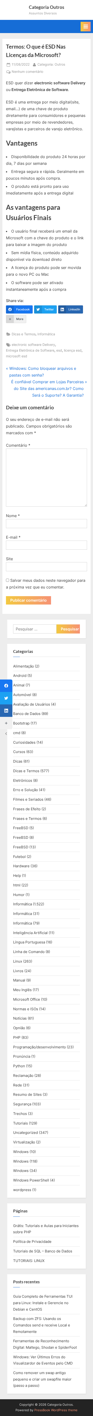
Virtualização (24, 1142)
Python (19, 1066)
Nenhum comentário (27, 72)
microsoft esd (16, 356)
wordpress (22, 1190)
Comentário (18, 445)
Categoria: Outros (51, 64)
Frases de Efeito (27, 809)
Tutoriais (20, 1123)
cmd (16, 733)
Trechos (20, 1113)
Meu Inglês (22, 990)
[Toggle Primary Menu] (86, 26)
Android (19, 675)
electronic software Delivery (33, 345)
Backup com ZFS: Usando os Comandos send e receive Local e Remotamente (41, 1325)
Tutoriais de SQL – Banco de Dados (42, 1251)
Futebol (19, 856)
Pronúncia (21, 1056)
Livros (18, 971)
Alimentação (23, 666)
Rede (17, 1085)
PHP (17, 1037)
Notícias (20, 1018)
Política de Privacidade (32, 1241)
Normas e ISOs (25, 1009)
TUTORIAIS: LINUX (29, 1260)
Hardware (21, 866)
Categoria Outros (46, 7)
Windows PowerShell (31, 1180)
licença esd (73, 350)
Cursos (19, 751)
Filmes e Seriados (28, 799)
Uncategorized (25, 1132)
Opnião (19, 1028)
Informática (46, 334)
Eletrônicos (22, 780)
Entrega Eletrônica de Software (30, 350)
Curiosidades (24, 742)
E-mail (13, 537)
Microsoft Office (26, 999)
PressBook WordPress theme (56, 1410)
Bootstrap (21, 723)
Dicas (17, 761)
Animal (19, 685)
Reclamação (23, 1075)
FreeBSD (20, 828)
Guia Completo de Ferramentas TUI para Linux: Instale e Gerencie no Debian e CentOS (42, 1302)
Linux (17, 961)
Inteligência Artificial (30, 933)
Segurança (22, 1104)
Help (17, 875)
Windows (21, 1151)
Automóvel (22, 694)
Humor (19, 894)
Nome (13, 515)
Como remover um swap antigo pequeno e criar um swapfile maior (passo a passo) (42, 1379)
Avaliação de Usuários (31, 704)
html (17, 885)
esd (59, 350)
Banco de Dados (27, 713)
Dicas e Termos (24, 334)
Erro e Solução (25, 790)
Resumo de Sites (27, 1094)
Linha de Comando (29, 951)
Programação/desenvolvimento (39, 1047)
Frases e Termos (27, 818)
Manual (19, 980)
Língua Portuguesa (29, 942)
